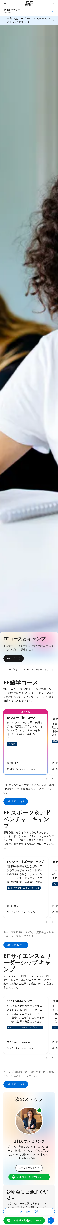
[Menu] (52, 11)
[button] (4, 3)
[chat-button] (51, 1220)
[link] (11, 11)
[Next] (52, 779)
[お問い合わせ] (53, 3)
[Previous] (46, 779)
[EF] (29, 3)
